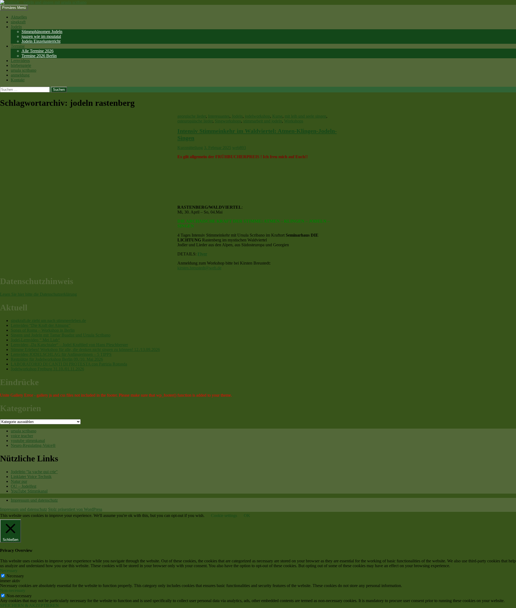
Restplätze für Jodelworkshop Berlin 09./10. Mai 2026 (57, 359)
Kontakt (17, 80)
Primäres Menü (14, 8)
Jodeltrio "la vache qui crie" (34, 471)
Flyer (202, 254)
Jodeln (16, 26)
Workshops (293, 121)
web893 (239, 147)
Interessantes (219, 116)
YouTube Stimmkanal (29, 491)
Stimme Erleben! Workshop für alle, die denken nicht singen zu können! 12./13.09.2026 (85, 349)
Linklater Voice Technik (31, 476)
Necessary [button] (8, 570)
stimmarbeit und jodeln (262, 121)
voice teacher (22, 435)
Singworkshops (228, 121)
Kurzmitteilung (190, 147)
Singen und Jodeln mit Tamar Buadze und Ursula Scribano (60, 335)
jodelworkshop (257, 116)
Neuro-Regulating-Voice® (33, 445)
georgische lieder (191, 116)
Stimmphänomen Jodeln (42, 31)
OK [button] (247, 515)
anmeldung (20, 75)
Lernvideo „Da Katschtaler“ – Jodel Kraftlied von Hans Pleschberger (69, 344)
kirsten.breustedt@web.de (199, 268)
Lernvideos (20, 60)
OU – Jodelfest (23, 486)
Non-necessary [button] (12, 590)
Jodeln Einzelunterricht (41, 41)
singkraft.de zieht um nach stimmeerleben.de (48, 320)
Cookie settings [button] (224, 515)
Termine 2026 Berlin (39, 55)
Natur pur (19, 481)
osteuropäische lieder (195, 121)
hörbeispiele (21, 65)
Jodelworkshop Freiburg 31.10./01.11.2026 (47, 369)
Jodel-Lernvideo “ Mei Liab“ (35, 340)
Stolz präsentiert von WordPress (75, 509)
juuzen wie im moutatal (41, 36)
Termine (18, 46)
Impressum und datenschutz (34, 500)
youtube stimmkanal (28, 440)
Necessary (15, 576)
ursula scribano (23, 70)
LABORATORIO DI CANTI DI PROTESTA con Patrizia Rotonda (69, 364)
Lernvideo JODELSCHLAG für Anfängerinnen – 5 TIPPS (61, 354)
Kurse (277, 116)
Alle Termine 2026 (37, 51)
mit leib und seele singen (305, 116)
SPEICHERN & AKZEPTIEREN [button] (29, 605)
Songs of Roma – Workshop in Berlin (43, 330)
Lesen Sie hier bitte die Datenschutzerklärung (38, 294)
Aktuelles (19, 17)
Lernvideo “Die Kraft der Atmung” (40, 325)
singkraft (18, 22)
